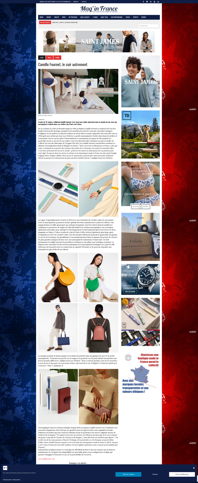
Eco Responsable (117, 17)
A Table (95, 17)
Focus (128, 17)
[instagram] (147, 1)
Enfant (49, 17)
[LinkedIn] (158, 1)
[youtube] (154, 1)
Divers (143, 17)
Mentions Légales (16, 479)
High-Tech (104, 17)
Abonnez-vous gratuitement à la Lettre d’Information (55, 1)
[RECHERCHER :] (148, 25)
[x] (150, 1)
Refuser (155, 474)
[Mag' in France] (99, 9)
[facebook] (143, 1)
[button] (194, 468)
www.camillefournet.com (46, 459)
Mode (41, 17)
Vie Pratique (73, 17)
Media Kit (76, 1)
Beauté (56, 17)
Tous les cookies (128, 474)
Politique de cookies (7, 479)
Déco (63, 17)
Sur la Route (85, 17)
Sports (135, 17)
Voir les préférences (182, 474)
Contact (84, 1)
